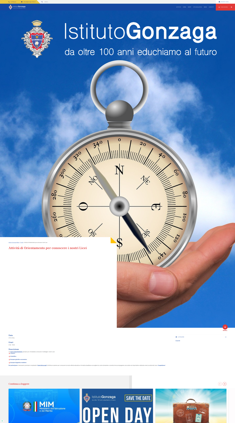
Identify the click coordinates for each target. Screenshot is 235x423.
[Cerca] (42, 1)
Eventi (178, 341)
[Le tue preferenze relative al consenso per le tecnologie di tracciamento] (2, 421)
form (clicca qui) (42, 365)
